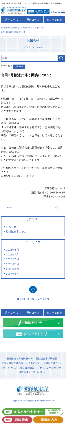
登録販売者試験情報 (46, 358)
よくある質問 (33, 363)
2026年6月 (12, 259)
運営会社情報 (27, 367)
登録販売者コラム (16, 231)
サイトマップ (10, 367)
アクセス (44, 299)
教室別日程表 (54, 19)
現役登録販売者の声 (12, 363)
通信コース (32, 19)
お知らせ (11, 226)
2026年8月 (12, 249)
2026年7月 (12, 254)
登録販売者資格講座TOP (19, 358)
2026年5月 (12, 264)
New (9, 207)
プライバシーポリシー (49, 367)
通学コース (11, 19)
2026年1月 (12, 273)
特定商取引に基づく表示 (32, 372)
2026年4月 (12, 268)
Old (57, 207)
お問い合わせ (27, 299)
